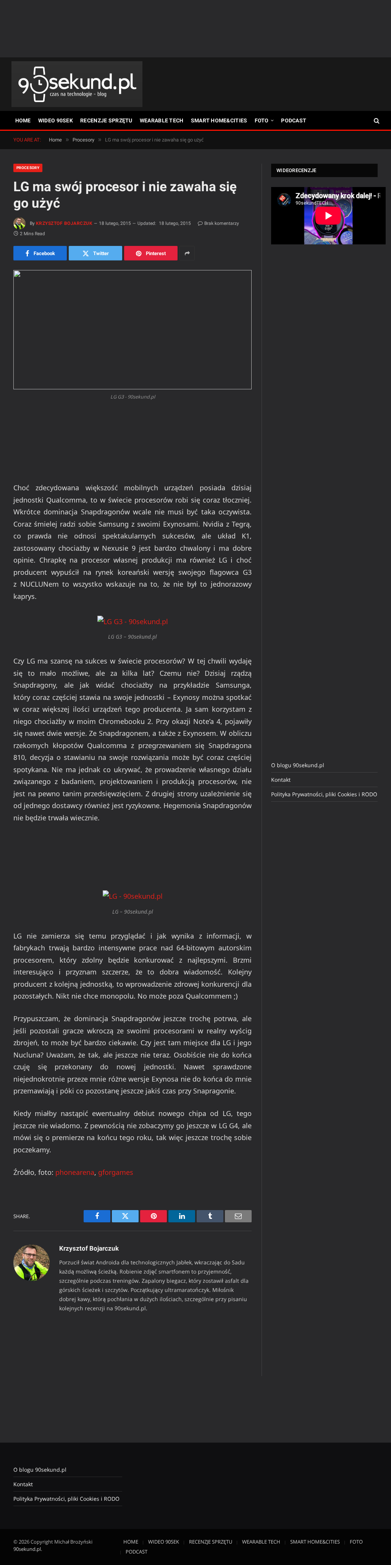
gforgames (115, 1172)
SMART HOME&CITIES (219, 120)
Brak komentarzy (221, 223)
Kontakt (281, 779)
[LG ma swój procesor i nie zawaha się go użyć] (132, 329)
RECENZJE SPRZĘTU (106, 120)
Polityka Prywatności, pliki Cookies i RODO (324, 794)
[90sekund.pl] (76, 84)
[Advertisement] (195, 28)
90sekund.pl (27, 1548)
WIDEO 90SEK (55, 120)
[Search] (376, 120)
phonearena (74, 1172)
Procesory (27, 168)
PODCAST (293, 120)
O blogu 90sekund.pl (297, 765)
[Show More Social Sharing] (187, 253)
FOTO (262, 120)
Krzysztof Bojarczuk (64, 223)
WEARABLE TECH (162, 120)
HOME (23, 120)
